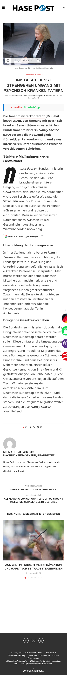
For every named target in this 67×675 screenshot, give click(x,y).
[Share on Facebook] (30, 427)
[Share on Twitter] (34, 427)
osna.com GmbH (35, 653)
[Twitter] (33, 640)
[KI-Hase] (8, 60)
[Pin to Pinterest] (38, 427)
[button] (6, 549)
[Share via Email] (41, 427)
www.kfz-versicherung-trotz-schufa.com (36, 664)
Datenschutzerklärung (16, 655)
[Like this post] (26, 427)
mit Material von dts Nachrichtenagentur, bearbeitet (31, 95)
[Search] (64, 8)
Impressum (50, 653)
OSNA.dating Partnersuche (16, 661)
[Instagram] (41, 640)
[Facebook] (26, 640)
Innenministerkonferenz (27, 116)
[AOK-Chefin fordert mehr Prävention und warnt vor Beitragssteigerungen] (33, 540)
